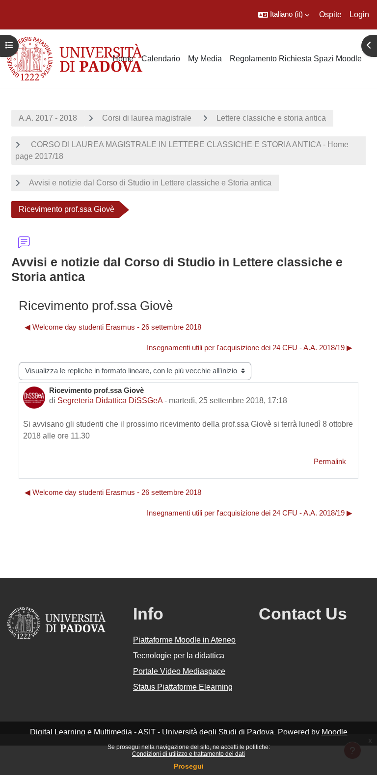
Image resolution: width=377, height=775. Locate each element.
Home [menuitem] (123, 58)
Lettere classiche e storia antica (271, 118)
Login (359, 14)
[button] (283, 14)
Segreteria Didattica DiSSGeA (109, 400)
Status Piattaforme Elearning (183, 687)
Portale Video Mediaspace (179, 671)
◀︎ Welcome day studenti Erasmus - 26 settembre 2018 (113, 327)
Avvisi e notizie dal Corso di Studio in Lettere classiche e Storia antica (150, 183)
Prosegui (189, 766)
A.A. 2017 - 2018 (48, 118)
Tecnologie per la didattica (178, 655)
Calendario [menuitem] (160, 58)
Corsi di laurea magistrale (146, 118)
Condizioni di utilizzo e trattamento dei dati (188, 753)
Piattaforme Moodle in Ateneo (184, 640)
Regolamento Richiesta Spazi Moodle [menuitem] (296, 58)
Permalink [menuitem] (330, 461)
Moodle (335, 732)
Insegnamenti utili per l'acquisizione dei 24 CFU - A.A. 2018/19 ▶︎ (249, 348)
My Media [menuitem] (205, 58)
